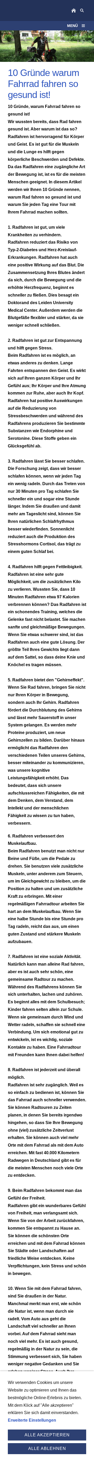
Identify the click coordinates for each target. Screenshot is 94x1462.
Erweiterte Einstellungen (32, 1420)
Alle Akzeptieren (47, 1435)
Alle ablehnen (47, 1448)
